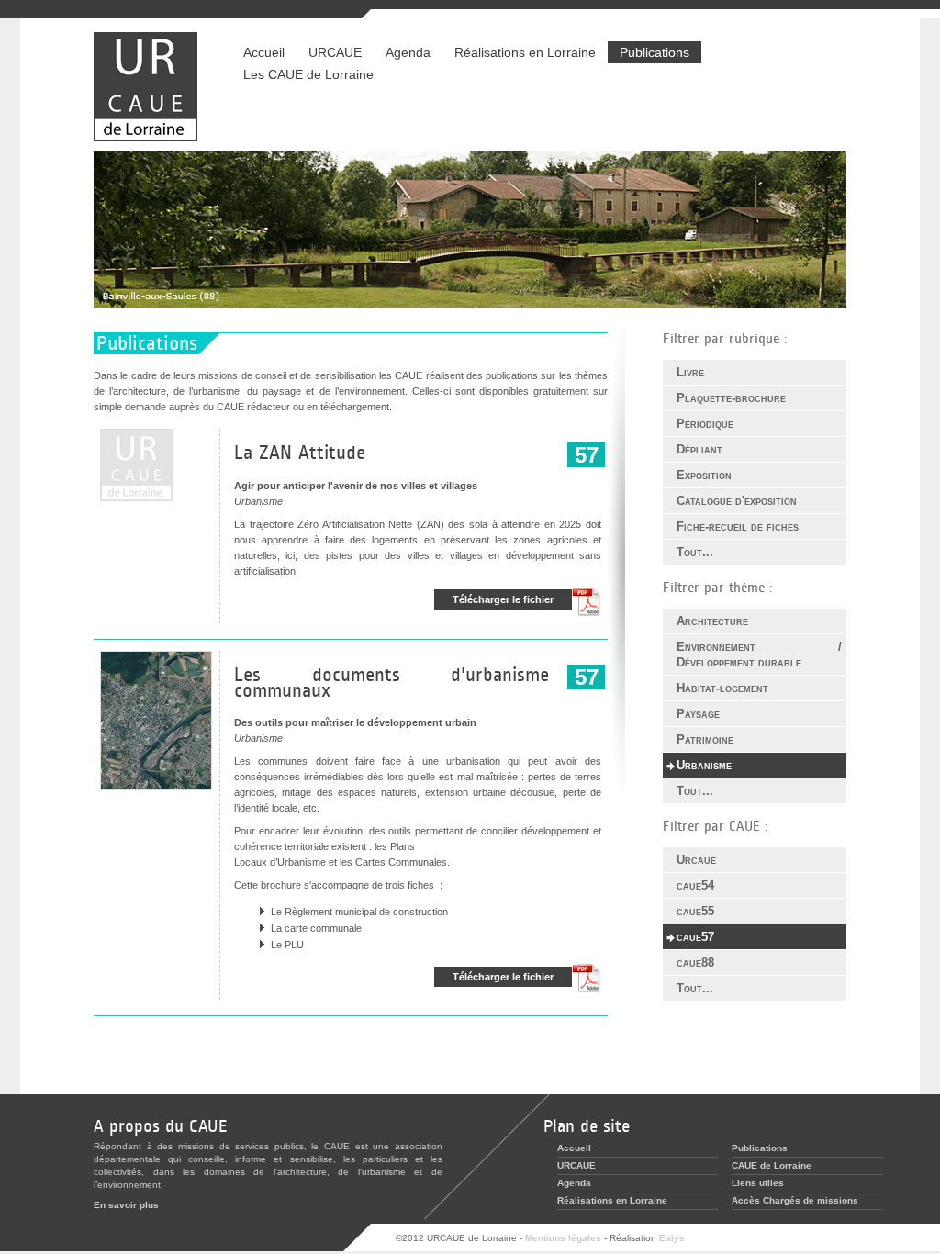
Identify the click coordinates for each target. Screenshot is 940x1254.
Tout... (695, 552)
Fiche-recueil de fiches (738, 526)
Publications (654, 52)
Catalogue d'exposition (737, 501)
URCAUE (335, 52)
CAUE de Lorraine (771, 1165)
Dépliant (699, 449)
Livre (690, 372)
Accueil (264, 52)
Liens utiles (758, 1183)
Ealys (672, 1238)
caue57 (695, 937)
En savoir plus (126, 1205)
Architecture (712, 621)
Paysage (698, 714)
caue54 (695, 885)
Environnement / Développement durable (759, 654)
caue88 (695, 962)
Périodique (705, 424)
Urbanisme (704, 765)
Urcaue (696, 860)
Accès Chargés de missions (795, 1200)
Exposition (704, 475)
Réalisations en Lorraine (519, 52)
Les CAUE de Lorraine (308, 74)
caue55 (695, 911)
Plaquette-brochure (731, 398)
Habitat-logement (722, 688)
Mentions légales (563, 1238)
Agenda (408, 52)
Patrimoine (705, 739)
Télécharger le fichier (503, 599)
